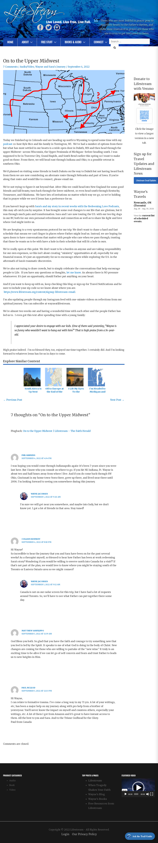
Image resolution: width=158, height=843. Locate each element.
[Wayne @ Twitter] (48, 27)
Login (65, 834)
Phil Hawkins (28, 455)
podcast (7, 144)
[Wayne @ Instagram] (57, 27)
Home (10, 42)
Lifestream (95, 780)
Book (12, 785)
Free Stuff (46, 42)
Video (12, 790)
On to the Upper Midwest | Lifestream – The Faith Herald (57, 431)
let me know (74, 272)
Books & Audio (73, 42)
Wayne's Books (97, 798)
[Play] (125, 794)
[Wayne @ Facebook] (40, 27)
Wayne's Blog (96, 794)
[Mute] (147, 794)
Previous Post (12, 399)
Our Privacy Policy (84, 834)
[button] (138, 788)
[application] (138, 787)
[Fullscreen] (151, 794)
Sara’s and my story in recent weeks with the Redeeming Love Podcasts (77, 206)
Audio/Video (27, 66)
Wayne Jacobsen (39, 494)
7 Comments (10, 66)
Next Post (117, 399)
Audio (12, 780)
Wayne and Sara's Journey (50, 66)
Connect (98, 42)
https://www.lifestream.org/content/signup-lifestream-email (39, 292)
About (25, 42)
